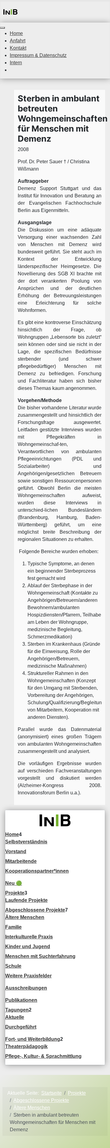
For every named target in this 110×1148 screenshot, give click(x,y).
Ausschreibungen (26, 988)
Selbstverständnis (26, 841)
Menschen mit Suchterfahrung (40, 956)
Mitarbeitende (21, 861)
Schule (13, 966)
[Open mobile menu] (2, 28)
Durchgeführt (20, 1027)
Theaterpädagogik (26, 1046)
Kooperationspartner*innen (37, 871)
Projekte (14, 892)
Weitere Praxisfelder (28, 975)
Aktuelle (14, 1017)
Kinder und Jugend (27, 946)
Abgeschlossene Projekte (35, 910)
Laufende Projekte (26, 900)
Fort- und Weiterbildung (32, 1039)
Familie (13, 927)
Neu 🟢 (13, 883)
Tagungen (17, 1009)
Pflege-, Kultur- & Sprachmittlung (43, 1056)
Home (12, 834)
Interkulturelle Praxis (29, 936)
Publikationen (21, 1000)
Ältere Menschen (24, 917)
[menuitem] (16, 33)
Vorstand (15, 851)
